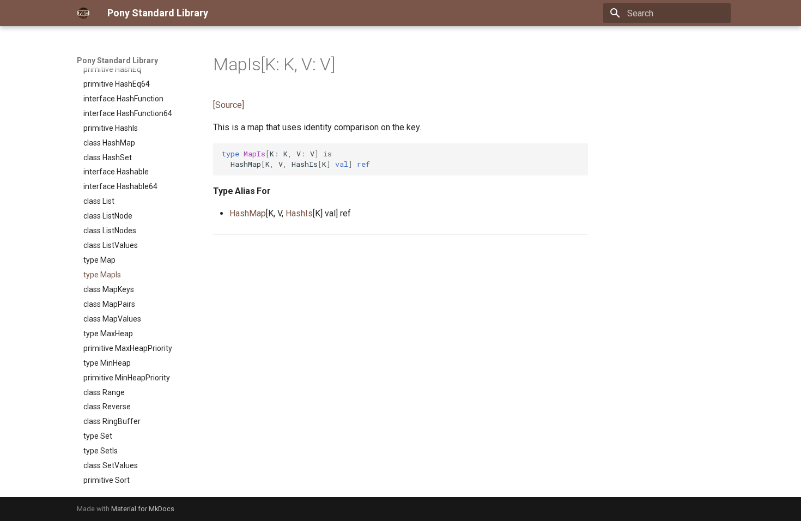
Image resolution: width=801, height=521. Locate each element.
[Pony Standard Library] (83, 13)
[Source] (228, 105)
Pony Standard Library (117, 60)
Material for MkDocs (142, 509)
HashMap (247, 213)
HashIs (299, 213)
